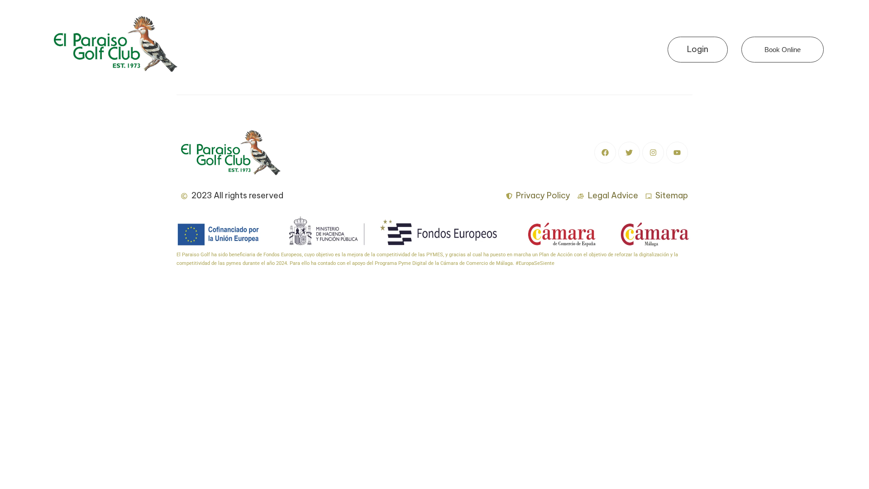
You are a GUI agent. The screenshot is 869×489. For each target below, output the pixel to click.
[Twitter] (629, 152)
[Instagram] (653, 152)
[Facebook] (605, 152)
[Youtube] (677, 152)
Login (697, 49)
